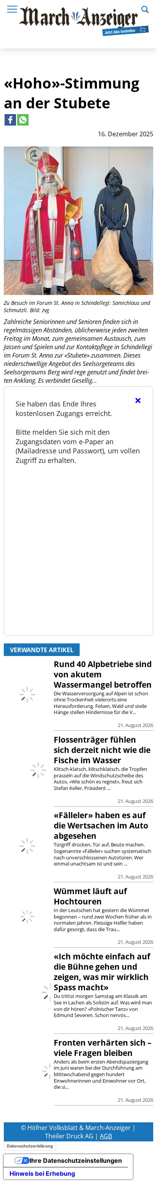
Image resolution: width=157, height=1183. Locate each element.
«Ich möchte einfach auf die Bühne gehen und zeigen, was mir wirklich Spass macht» (102, 972)
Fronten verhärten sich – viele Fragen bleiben (103, 1047)
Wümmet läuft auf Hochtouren (90, 896)
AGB (106, 1136)
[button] (145, 8)
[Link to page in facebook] (10, 120)
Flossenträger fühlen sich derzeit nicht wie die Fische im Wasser (102, 750)
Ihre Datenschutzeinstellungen (76, 1160)
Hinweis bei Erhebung (42, 1173)
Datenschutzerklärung (30, 1146)
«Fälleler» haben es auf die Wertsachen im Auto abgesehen (101, 825)
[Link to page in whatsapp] (23, 120)
